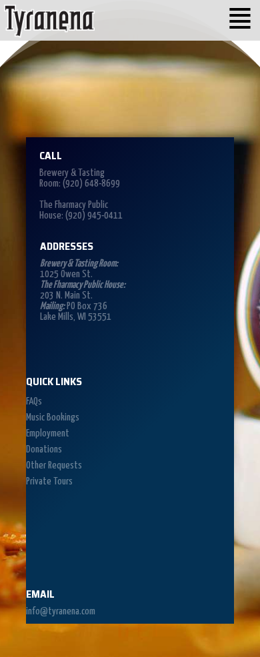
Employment (47, 433)
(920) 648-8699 (91, 184)
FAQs (34, 401)
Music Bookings (52, 417)
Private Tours (49, 481)
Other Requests (54, 465)
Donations (44, 449)
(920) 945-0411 (94, 216)
